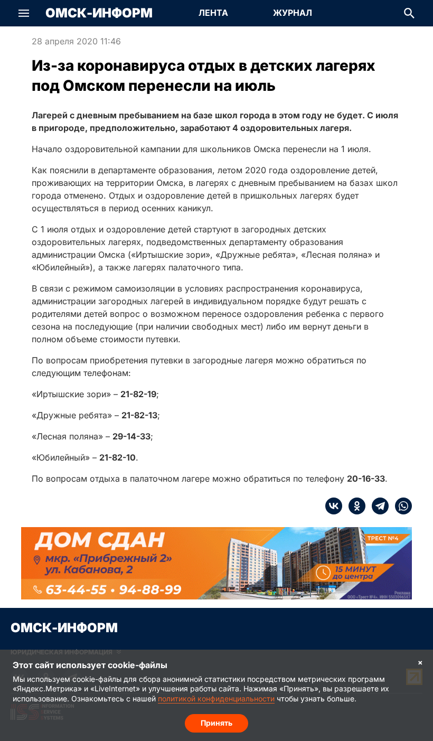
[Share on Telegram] (377, 506)
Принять (216, 722)
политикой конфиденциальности (216, 698)
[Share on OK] (353, 506)
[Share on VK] (333, 506)
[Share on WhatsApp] (400, 506)
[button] (24, 13)
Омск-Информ (99, 13)
